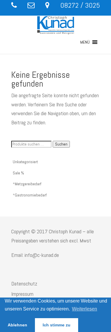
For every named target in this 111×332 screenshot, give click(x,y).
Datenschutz (24, 283)
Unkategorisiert (25, 161)
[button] (85, 42)
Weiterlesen (84, 308)
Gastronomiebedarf (31, 195)
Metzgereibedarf (28, 183)
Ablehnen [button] (17, 325)
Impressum (22, 293)
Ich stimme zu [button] (56, 325)
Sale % (18, 173)
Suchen (61, 144)
